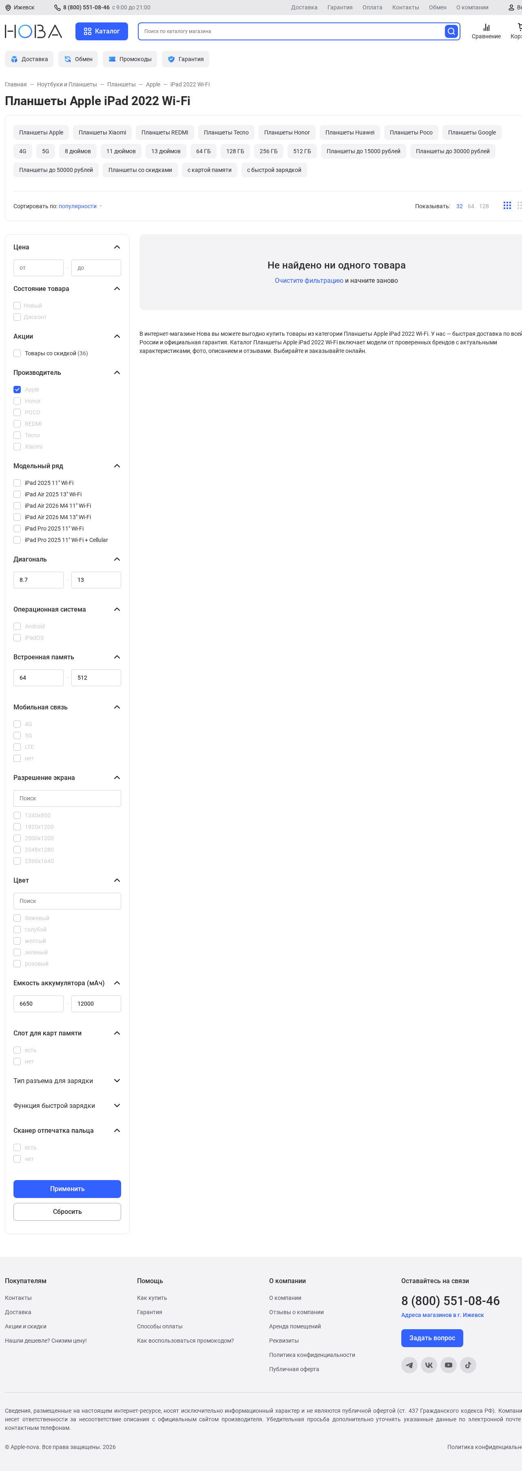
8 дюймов (78, 151)
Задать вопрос (432, 1338)
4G (23, 151)
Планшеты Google (472, 132)
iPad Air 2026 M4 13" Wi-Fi (58, 517)
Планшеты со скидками (140, 170)
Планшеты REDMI (165, 132)
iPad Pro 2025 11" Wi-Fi (54, 528)
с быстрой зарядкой (274, 170)
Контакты (405, 7)
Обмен (438, 7)
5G (45, 151)
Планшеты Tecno (226, 132)
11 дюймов (121, 151)
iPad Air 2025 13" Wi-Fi (53, 494)
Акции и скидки (25, 1326)
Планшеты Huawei (349, 132)
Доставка (304, 7)
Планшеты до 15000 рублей (363, 151)
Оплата (373, 7)
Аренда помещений (295, 1326)
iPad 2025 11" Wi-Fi (49, 483)
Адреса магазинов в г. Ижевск (442, 1315)
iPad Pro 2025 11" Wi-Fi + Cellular (66, 540)
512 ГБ (302, 151)
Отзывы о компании (296, 1312)
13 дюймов (166, 151)
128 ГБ (235, 151)
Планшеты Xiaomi (102, 132)
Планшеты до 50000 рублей (56, 170)
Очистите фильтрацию (309, 280)
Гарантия (340, 7)
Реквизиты (284, 1340)
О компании (472, 7)
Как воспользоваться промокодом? (185, 1340)
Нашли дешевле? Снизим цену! (46, 1340)
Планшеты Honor (287, 132)
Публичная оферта (294, 1369)
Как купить (152, 1298)
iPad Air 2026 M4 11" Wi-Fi (58, 505)
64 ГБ (203, 151)
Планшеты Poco (411, 132)
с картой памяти (210, 170)
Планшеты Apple (41, 132)
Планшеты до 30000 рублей (453, 151)
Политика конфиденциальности (312, 1355)
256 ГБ (269, 151)
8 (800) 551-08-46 (86, 7)
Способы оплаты (160, 1326)
